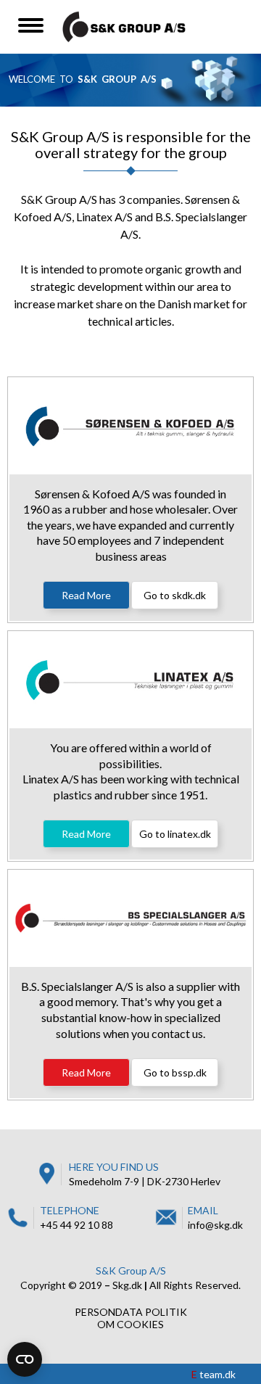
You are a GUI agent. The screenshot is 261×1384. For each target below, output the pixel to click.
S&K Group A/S (131, 1270)
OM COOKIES (130, 1324)
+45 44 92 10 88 (76, 1225)
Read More (86, 595)
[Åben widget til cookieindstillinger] (24, 1359)
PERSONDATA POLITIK (131, 1312)
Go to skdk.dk (175, 595)
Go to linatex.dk (175, 834)
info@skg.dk (215, 1225)
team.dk (213, 1374)
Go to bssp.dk (175, 1072)
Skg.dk (127, 1285)
